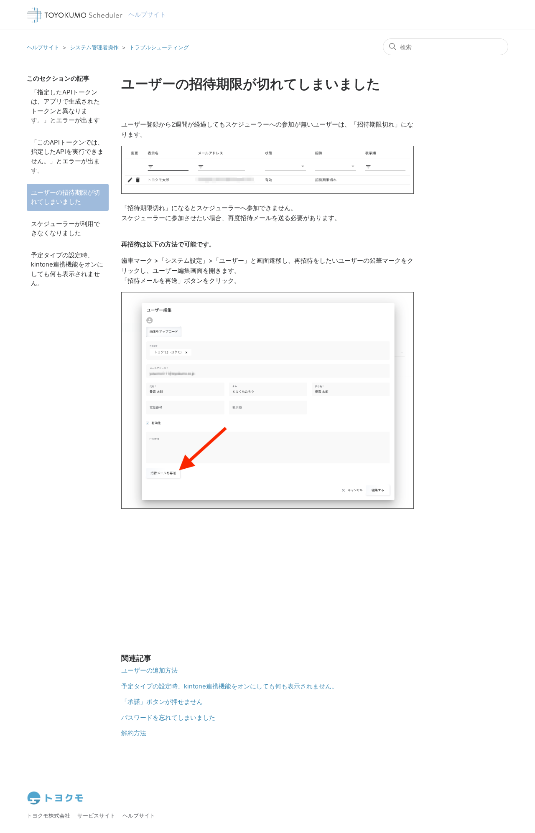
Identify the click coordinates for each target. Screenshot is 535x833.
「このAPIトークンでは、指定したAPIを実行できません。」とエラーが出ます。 (67, 156)
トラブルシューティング (159, 47)
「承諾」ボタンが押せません (162, 702)
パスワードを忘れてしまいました (168, 717)
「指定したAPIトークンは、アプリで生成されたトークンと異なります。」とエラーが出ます (65, 106)
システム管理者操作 (94, 47)
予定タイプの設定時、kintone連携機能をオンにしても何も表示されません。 (67, 269)
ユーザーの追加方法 (149, 670)
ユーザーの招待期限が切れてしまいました (65, 197)
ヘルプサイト (43, 47)
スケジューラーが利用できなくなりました (65, 228)
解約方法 (133, 733)
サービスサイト (96, 815)
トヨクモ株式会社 (48, 815)
